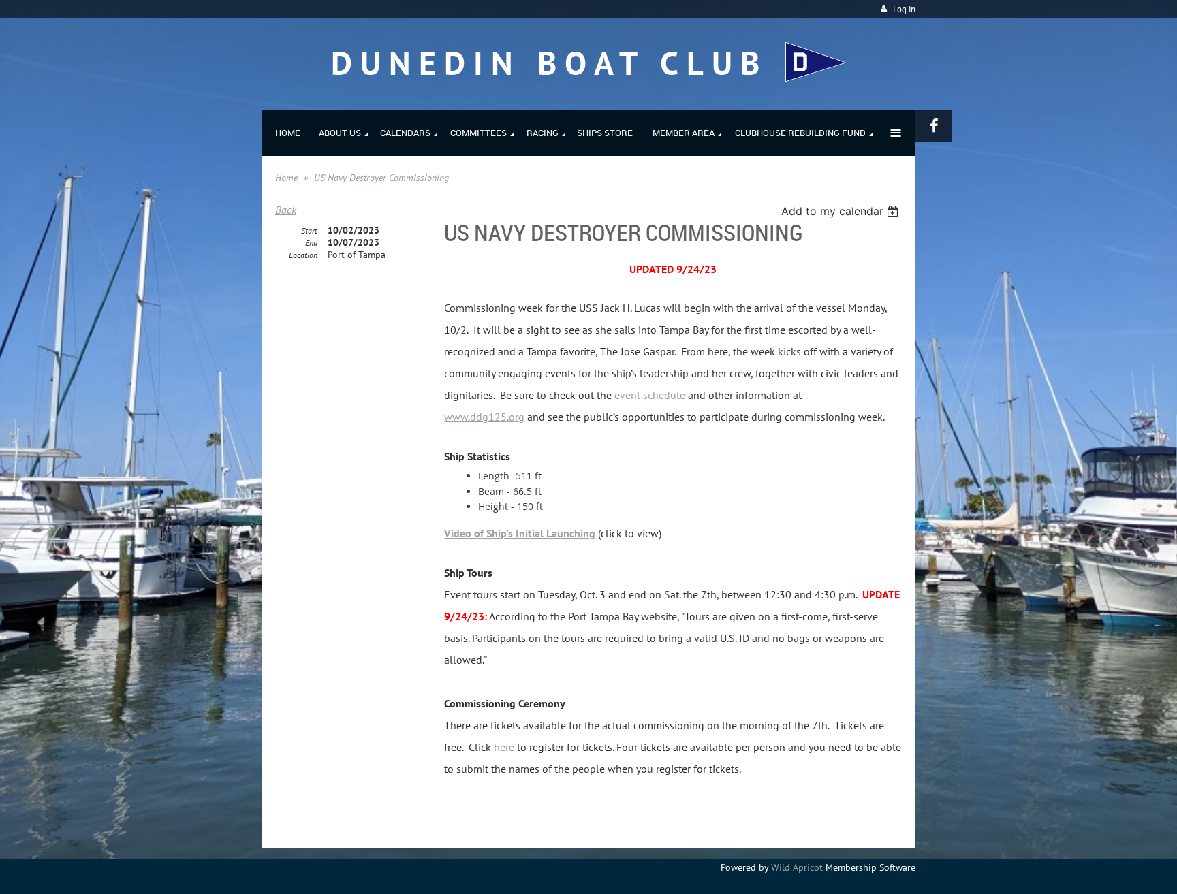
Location (303, 255)
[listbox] (841, 211)
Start (309, 230)
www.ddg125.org (484, 417)
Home (286, 178)
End (311, 243)
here (504, 747)
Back (285, 210)
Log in (904, 9)
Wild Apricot (797, 867)
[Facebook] (933, 126)
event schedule (649, 395)
